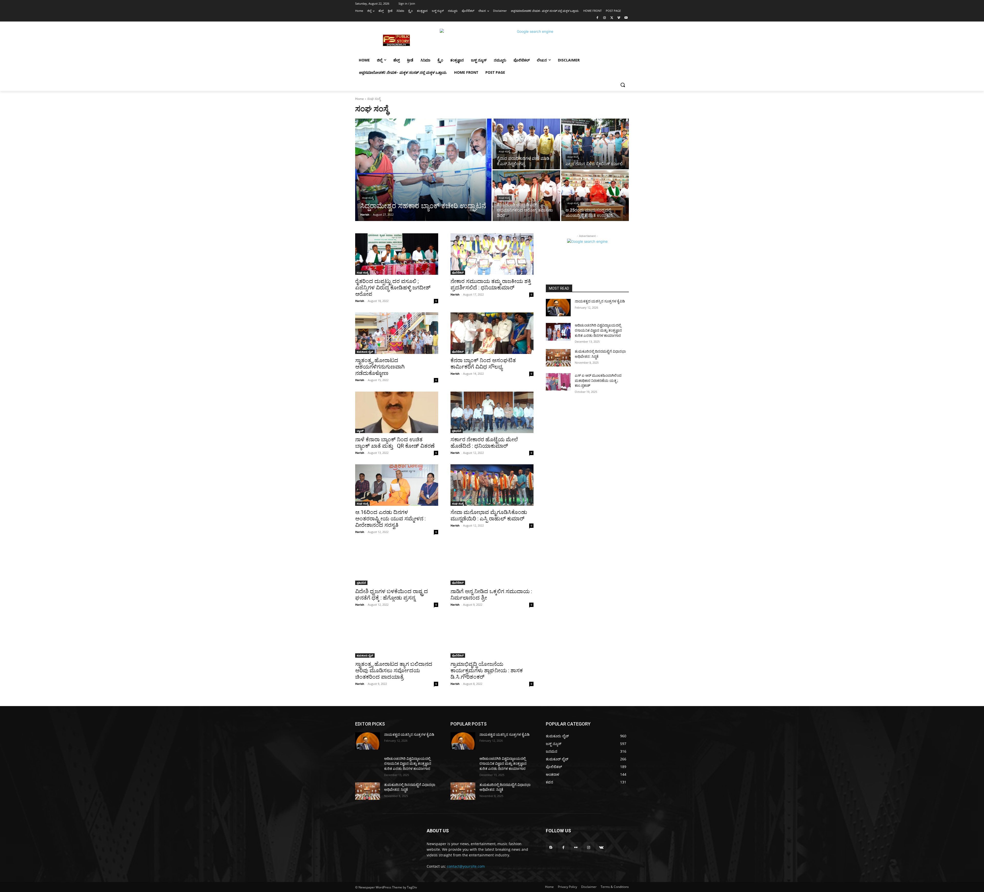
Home (359, 99)
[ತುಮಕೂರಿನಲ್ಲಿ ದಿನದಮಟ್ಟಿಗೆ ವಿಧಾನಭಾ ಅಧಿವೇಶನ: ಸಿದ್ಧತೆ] (558, 357)
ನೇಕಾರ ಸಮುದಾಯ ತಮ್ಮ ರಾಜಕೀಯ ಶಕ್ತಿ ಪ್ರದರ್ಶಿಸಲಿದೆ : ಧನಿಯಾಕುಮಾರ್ (490, 284)
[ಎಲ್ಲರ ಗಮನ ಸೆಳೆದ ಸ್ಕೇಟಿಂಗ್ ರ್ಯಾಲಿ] (595, 144)
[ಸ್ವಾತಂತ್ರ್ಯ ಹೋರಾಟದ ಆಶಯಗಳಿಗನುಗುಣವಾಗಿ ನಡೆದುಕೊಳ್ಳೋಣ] (396, 333)
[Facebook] (597, 18)
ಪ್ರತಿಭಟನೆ (456, 431)
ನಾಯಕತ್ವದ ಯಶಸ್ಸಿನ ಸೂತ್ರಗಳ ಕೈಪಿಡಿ (600, 301)
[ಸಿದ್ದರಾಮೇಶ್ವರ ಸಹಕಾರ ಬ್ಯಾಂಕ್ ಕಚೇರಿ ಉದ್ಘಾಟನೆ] (423, 170)
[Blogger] (551, 847)
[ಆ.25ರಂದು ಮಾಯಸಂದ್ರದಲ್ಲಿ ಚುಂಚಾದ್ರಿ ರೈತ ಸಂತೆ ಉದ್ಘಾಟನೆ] (595, 195)
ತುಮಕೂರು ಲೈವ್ (365, 351)
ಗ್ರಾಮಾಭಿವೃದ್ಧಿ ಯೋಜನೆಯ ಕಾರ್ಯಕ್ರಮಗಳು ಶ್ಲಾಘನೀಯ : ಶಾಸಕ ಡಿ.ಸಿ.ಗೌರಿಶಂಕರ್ (486, 670)
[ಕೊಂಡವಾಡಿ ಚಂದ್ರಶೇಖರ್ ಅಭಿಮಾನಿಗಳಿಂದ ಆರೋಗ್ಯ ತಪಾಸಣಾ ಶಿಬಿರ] (526, 195)
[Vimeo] (619, 18)
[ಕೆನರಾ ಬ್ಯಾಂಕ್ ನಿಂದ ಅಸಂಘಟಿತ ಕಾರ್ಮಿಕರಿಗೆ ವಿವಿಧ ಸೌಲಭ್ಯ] (492, 333)
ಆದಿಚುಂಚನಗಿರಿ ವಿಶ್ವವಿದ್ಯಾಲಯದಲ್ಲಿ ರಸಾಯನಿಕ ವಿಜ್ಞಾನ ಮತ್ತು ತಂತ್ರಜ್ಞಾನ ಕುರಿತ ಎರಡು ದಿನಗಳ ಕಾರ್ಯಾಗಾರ (598, 330)
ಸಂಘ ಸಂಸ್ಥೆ (367, 197)
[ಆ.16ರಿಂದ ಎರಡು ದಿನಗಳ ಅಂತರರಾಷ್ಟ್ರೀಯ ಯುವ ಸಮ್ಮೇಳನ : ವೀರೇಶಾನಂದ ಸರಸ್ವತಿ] (396, 485)
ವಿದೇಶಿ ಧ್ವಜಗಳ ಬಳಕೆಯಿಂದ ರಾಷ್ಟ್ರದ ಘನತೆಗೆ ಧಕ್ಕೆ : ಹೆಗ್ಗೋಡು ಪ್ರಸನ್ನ (391, 594)
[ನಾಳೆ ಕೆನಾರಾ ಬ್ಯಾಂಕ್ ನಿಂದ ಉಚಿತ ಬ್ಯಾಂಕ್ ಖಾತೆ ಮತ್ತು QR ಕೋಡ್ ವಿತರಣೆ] (396, 412)
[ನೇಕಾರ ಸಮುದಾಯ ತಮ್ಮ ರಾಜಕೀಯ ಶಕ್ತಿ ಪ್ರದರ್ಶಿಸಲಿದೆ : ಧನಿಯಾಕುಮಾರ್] (492, 254)
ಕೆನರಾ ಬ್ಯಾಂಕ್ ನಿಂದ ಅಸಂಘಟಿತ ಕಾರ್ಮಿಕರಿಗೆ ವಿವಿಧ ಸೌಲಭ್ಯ (483, 363)
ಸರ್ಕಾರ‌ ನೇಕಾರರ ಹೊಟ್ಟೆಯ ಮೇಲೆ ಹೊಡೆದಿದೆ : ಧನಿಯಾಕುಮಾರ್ (484, 442)
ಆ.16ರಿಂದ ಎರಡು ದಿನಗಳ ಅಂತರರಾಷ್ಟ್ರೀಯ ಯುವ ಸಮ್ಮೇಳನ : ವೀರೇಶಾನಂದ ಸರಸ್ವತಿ (390, 518)
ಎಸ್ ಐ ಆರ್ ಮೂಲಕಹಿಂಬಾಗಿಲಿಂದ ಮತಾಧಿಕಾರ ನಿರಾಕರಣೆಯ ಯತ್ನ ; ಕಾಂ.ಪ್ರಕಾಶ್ (598, 380)
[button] (623, 85)
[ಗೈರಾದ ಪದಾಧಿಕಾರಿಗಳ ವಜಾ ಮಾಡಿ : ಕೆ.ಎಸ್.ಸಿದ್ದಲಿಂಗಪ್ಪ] (526, 144)
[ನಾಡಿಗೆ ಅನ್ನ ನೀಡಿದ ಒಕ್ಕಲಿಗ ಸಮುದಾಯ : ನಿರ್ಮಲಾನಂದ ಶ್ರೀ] (492, 564)
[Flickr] (576, 847)
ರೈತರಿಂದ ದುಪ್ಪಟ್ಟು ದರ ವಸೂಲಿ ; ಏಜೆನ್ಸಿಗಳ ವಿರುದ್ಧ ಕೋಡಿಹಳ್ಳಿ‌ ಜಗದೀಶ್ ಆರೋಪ (392, 287)
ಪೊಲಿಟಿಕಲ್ (458, 272)
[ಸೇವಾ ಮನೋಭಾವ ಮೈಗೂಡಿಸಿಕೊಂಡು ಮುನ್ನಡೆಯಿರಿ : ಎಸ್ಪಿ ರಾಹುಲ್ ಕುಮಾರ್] (492, 485)
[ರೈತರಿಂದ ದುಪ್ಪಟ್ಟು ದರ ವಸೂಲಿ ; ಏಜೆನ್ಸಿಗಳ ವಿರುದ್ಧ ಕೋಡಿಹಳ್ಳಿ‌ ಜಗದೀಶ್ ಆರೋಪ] (396, 254)
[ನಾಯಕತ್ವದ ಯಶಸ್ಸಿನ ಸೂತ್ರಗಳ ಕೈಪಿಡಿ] (558, 307)
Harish (359, 301)
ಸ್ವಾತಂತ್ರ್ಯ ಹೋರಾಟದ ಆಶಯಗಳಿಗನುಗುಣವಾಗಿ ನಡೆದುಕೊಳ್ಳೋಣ (380, 366)
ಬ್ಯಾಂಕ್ (360, 431)
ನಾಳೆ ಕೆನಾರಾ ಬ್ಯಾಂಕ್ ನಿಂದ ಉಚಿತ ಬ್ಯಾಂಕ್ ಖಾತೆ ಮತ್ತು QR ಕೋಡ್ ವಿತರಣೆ (395, 442)
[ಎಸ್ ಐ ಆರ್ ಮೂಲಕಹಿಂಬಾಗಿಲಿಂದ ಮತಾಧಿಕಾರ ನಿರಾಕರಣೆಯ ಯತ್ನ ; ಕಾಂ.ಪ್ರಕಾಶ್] (558, 382)
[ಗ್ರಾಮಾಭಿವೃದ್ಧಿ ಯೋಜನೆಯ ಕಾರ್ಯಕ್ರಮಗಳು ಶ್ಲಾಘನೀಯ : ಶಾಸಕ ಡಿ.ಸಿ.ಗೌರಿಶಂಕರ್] (492, 637)
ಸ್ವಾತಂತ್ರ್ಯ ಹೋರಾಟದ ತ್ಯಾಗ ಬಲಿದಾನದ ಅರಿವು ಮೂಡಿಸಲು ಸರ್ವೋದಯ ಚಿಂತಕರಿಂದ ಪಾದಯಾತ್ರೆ (393, 670)
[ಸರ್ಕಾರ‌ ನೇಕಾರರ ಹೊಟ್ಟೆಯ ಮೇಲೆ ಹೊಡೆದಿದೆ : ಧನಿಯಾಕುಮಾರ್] (492, 412)
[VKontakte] (601, 847)
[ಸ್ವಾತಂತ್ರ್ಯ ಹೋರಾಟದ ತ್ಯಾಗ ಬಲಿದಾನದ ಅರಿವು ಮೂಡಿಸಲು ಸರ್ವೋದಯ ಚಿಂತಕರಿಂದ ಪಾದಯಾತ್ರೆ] (396, 637)
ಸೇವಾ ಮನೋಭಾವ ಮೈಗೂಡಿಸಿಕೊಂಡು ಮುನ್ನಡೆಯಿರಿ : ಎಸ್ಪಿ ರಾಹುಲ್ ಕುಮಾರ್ (488, 515)
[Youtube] (626, 18)
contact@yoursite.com (466, 866)
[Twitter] (612, 18)
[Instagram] (605, 18)
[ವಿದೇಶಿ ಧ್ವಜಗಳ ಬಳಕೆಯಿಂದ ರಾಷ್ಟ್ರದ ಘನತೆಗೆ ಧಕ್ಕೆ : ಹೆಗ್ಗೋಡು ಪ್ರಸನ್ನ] (396, 564)
